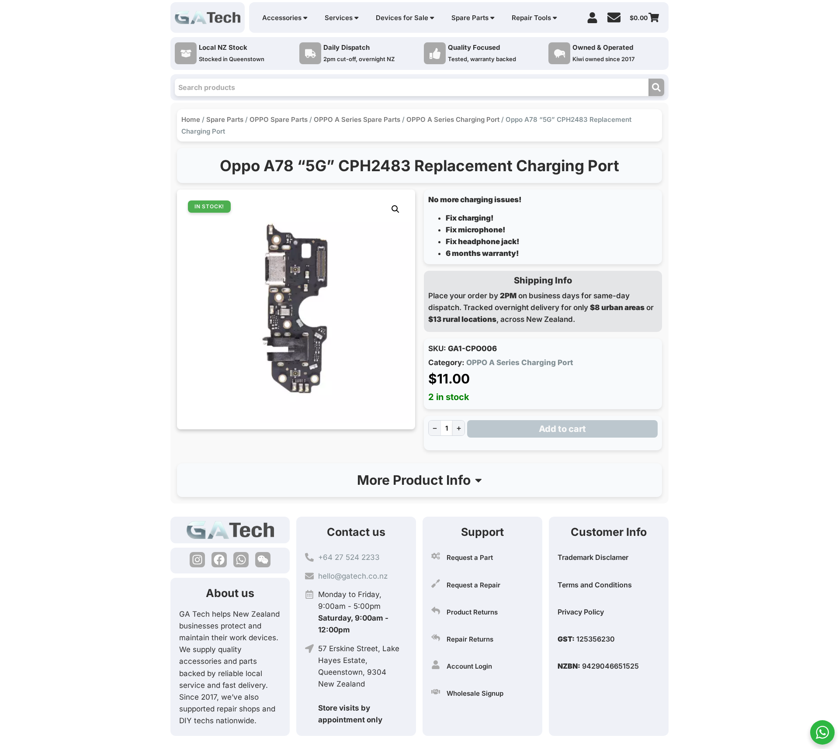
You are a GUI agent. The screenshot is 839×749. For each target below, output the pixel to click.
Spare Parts (224, 119)
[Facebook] (219, 559)
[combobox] (411, 87)
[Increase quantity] (459, 428)
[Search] (656, 87)
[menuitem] (285, 18)
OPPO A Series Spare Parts (357, 119)
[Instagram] (197, 559)
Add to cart (562, 429)
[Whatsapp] (241, 559)
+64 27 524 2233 (349, 557)
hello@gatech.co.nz (353, 576)
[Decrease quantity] (434, 428)
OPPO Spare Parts (279, 119)
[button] (395, 209)
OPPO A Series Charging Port (452, 119)
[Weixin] (262, 559)
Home (190, 119)
